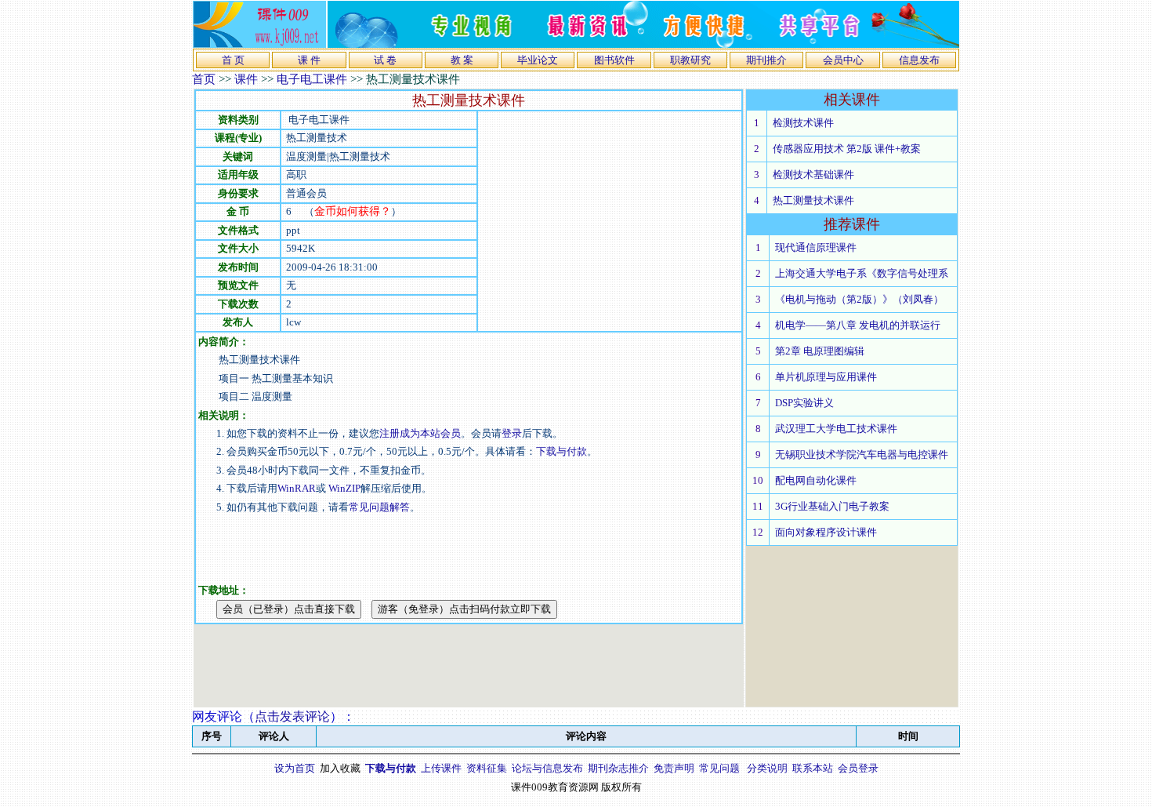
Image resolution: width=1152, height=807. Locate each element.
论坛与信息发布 (547, 768)
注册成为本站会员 (420, 433)
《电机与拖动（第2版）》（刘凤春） (859, 299)
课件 (246, 79)
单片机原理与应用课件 (826, 377)
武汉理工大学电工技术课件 (836, 428)
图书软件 (614, 60)
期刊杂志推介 (618, 768)
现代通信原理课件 (816, 247)
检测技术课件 (803, 123)
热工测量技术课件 (813, 200)
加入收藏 (340, 768)
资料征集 (486, 768)
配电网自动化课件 (816, 480)
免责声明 (674, 768)
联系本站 (812, 768)
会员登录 (858, 768)
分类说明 (767, 768)
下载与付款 (561, 451)
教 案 (462, 60)
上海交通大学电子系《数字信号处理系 (861, 273)
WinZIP (343, 488)
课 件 (309, 60)
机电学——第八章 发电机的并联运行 (857, 325)
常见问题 (719, 768)
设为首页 (294, 768)
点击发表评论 (292, 716)
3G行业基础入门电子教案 (832, 506)
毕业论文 (537, 60)
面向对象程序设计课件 (826, 532)
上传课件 (441, 768)
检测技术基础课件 (813, 174)
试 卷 (385, 60)
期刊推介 (766, 60)
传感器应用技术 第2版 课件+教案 (847, 148)
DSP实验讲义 (804, 403)
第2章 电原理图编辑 (819, 351)
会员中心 (843, 60)
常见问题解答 (379, 507)
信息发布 (919, 60)
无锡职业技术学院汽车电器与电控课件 (861, 454)
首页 (204, 79)
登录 (512, 433)
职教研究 (690, 60)
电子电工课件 (312, 79)
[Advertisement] (609, 221)
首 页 (233, 60)
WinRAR (296, 488)
